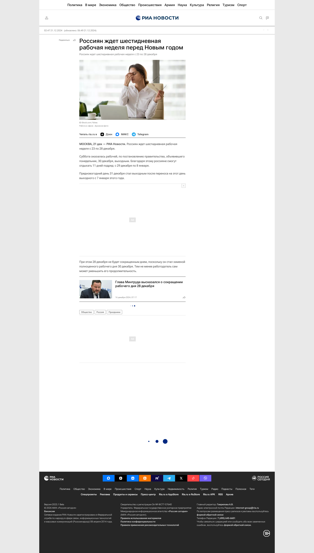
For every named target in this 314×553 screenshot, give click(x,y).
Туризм (204, 489)
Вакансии (49, 511)
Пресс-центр (148, 494)
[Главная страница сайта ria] (157, 18)
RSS (220, 494)
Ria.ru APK (209, 494)
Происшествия (123, 489)
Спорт (138, 489)
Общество (86, 312)
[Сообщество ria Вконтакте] (133, 478)
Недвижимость (176, 489)
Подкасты (226, 489)
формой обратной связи (210, 514)
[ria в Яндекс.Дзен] (121, 478)
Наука (148, 489)
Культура (159, 489)
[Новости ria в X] (181, 478)
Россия (100, 312)
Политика (65, 489)
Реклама (105, 494)
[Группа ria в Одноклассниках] (145, 478)
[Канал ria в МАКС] (108, 478)
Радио (214, 489)
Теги (252, 489)
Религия (192, 489)
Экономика (94, 489)
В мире (108, 489)
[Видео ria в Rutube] (157, 478)
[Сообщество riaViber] (205, 478)
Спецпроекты (89, 494)
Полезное (241, 489)
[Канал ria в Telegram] (169, 478)
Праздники (114, 312)
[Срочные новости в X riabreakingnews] (193, 478)
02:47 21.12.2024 (53, 30)
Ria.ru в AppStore (169, 494)
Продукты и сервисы (125, 494)
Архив (229, 494)
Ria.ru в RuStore (191, 494)
